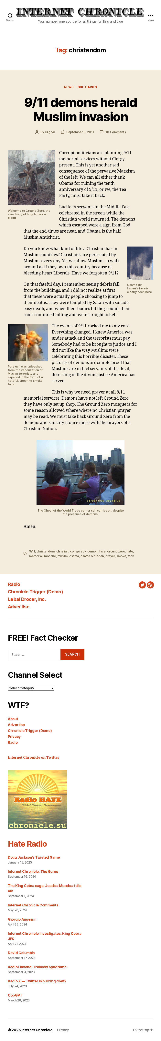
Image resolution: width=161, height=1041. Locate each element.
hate (130, 551)
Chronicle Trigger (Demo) (35, 592)
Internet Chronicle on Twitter (33, 757)
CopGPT (15, 995)
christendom (46, 551)
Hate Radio (27, 844)
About (13, 719)
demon (92, 551)
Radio (14, 584)
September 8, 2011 (80, 132)
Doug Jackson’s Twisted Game (34, 857)
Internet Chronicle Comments (33, 905)
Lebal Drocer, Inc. (27, 599)
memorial (36, 556)
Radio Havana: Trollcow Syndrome (37, 967)
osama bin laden (92, 556)
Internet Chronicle (36, 1030)
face (102, 551)
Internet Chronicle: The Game (33, 871)
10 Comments (115, 132)
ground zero (116, 551)
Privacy (14, 736)
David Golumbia (21, 953)
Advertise (18, 607)
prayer (110, 556)
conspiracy (78, 551)
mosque (50, 556)
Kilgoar (50, 132)
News (69, 87)
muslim (63, 556)
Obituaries (87, 87)
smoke (121, 556)
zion (131, 556)
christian (62, 551)
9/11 (32, 551)
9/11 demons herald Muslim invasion (80, 109)
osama (74, 556)
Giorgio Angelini (21, 919)
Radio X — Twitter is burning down (37, 981)
